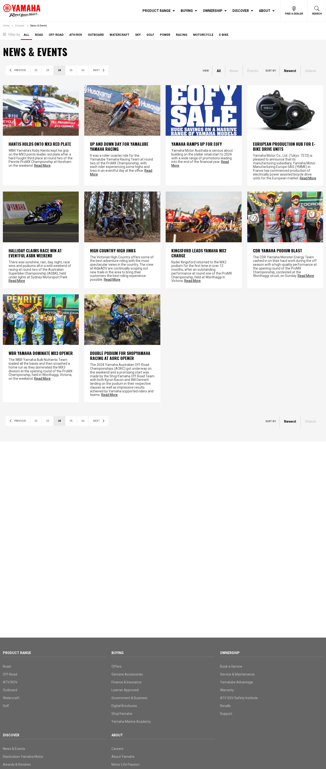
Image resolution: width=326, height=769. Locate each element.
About (264, 11)
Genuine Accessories (127, 674)
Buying (187, 11)
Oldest (310, 71)
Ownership (212, 11)
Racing (181, 34)
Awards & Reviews (17, 764)
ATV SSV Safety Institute (239, 698)
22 (36, 70)
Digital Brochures (124, 706)
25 (71, 70)
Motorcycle (203, 34)
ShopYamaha (121, 714)
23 (47, 70)
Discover (240, 11)
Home (6, 25)
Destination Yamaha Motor (23, 757)
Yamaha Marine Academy (131, 721)
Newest (290, 71)
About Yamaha (122, 757)
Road (39, 34)
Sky (138, 34)
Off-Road (56, 34)
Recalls (225, 706)
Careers (117, 749)
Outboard (96, 34)
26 (82, 70)
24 (59, 70)
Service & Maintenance (237, 674)
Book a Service (231, 666)
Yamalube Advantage (236, 682)
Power (165, 34)
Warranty (227, 690)
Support (226, 714)
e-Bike (223, 34)
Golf (150, 34)
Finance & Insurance (126, 682)
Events (252, 71)
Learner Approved (125, 690)
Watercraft (119, 34)
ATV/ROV (75, 34)
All (26, 34)
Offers (116, 666)
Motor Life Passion (125, 764)
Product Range (156, 11)
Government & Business (129, 698)
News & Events (38, 25)
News (234, 71)
